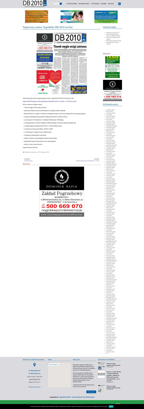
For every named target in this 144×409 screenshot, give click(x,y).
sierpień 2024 (110, 148)
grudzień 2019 (110, 238)
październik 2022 (111, 183)
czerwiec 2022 (110, 190)
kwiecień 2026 (110, 116)
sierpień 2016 (110, 302)
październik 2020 (111, 222)
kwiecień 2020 (110, 232)
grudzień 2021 (110, 200)
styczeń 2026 (110, 121)
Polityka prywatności (34, 387)
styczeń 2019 (110, 256)
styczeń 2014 (110, 352)
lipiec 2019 (109, 246)
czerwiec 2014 (110, 344)
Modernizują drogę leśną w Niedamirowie (113, 35)
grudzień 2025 (110, 123)
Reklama (103, 3)
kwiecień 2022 (110, 193)
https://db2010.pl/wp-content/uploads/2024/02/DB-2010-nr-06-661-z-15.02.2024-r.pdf (49, 101)
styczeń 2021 (110, 217)
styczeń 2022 (110, 198)
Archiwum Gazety (84, 3)
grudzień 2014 (110, 334)
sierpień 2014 (110, 341)
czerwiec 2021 (110, 209)
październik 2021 (111, 203)
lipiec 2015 (109, 323)
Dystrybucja (95, 3)
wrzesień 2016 (110, 300)
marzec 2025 (110, 137)
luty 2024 (109, 158)
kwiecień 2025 (110, 135)
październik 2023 (111, 164)
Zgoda (111, 406)
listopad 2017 (110, 278)
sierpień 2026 (110, 110)
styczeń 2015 (110, 332)
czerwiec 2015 (110, 324)
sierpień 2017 (110, 283)
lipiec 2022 (109, 188)
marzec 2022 (110, 195)
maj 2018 (109, 268)
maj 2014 (109, 345)
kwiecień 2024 (110, 155)
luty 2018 (109, 273)
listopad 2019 (110, 240)
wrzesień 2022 (110, 185)
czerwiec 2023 (110, 171)
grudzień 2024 (110, 142)
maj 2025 (109, 134)
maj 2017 (109, 288)
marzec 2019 (110, 252)
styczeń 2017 (110, 294)
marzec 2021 (110, 214)
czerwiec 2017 (110, 286)
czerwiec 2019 (110, 248)
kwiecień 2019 (110, 251)
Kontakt (111, 3)
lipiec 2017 (109, 284)
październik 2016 (111, 299)
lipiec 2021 (109, 208)
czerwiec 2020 (110, 228)
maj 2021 (109, 211)
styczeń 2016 (110, 313)
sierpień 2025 (110, 129)
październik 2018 (111, 260)
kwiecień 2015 (110, 328)
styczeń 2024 (110, 159)
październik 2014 (111, 337)
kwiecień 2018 (110, 270)
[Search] (61, 4)
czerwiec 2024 (110, 151)
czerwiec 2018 (110, 267)
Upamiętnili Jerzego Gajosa (112, 43)
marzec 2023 (110, 175)
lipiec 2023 (109, 169)
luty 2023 (109, 177)
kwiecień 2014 (110, 347)
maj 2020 (109, 230)
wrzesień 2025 (110, 127)
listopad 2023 (110, 163)
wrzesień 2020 (110, 224)
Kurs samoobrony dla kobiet (113, 38)
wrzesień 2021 (110, 204)
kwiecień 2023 (110, 174)
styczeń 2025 (110, 140)
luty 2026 (109, 119)
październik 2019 (111, 241)
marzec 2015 (110, 329)
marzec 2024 (110, 156)
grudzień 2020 (110, 219)
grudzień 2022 (110, 180)
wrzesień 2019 (110, 243)
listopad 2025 (110, 124)
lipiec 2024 (109, 150)
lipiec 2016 (109, 304)
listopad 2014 (110, 336)
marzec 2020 (110, 233)
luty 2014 (109, 350)
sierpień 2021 (110, 206)
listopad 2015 (110, 316)
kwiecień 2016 (110, 308)
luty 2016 (109, 312)
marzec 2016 (110, 310)
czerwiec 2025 (110, 132)
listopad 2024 (110, 143)
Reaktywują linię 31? (112, 33)
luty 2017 (109, 292)
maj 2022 (109, 191)
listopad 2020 (110, 220)
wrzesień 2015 (110, 320)
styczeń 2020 (110, 236)
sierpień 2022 (110, 187)
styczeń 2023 (110, 179)
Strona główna (72, 3)
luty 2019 (109, 254)
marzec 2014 (110, 349)
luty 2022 (109, 196)
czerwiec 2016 (110, 305)
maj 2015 (109, 326)
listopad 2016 (110, 297)
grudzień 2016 (110, 296)
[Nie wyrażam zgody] (142, 406)
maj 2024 (109, 153)
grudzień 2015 (110, 315)
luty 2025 (109, 139)
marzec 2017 (110, 291)
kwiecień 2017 (110, 289)
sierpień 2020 (110, 225)
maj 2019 (109, 249)
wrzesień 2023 (110, 166)
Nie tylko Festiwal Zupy (113, 41)
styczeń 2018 (110, 275)
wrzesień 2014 (110, 339)
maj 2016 (109, 307)
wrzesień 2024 (110, 147)
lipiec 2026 (109, 111)
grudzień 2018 (110, 257)
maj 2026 (109, 115)
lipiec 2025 (109, 131)
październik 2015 (111, 318)
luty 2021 (109, 216)
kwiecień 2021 (110, 212)
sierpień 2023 (110, 167)
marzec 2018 (110, 272)
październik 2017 (111, 280)
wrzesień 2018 (110, 262)
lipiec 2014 (109, 342)
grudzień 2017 (110, 276)
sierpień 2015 (110, 321)
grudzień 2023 (110, 161)
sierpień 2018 (110, 264)
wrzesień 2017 (110, 281)
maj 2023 (109, 172)
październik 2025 (111, 126)
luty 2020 (109, 235)
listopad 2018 (110, 259)
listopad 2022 (110, 182)
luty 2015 (109, 331)
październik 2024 (111, 145)
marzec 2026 (110, 118)
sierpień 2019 (110, 244)
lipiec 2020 (109, 227)
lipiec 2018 (109, 265)
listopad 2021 (110, 201)
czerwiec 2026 (110, 113)
